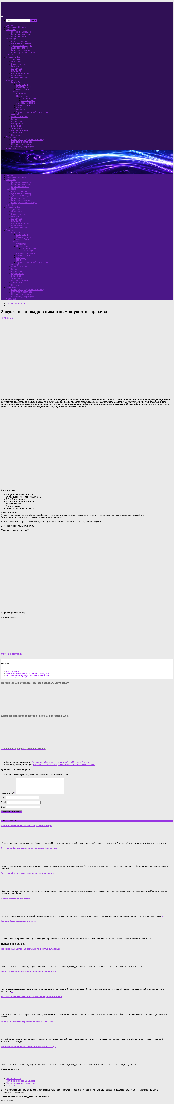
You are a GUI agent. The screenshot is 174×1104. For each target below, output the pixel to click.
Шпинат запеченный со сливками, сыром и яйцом (26, 825)
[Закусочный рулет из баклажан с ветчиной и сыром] (6, 887)
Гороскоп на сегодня (21, 32)
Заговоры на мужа (25, 105)
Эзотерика (11, 80)
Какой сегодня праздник (22, 146)
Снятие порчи (28, 101)
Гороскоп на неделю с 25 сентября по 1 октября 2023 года (30, 949)
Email (3, 802)
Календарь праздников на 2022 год (27, 139)
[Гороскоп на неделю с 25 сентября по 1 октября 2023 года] (6, 962)
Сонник (9, 55)
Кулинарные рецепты (21, 78)
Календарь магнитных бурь (24, 52)
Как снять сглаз (28, 98)
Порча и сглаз (22, 96)
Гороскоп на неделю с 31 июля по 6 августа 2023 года (28, 1047)
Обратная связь (13, 1079)
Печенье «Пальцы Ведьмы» (15, 898)
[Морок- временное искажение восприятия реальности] (6, 985)
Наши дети (16, 71)
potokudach (7, 318)
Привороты (21, 110)
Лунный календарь (20, 41)
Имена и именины (19, 117)
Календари (11, 39)
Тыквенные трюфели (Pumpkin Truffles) (20, 677)
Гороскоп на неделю (20, 34)
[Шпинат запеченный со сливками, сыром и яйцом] (6, 839)
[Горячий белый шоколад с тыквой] (6, 934)
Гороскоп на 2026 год (16, 27)
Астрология (16, 121)
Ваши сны (16, 126)
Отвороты (21, 94)
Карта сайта (11, 1085)
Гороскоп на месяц (20, 36)
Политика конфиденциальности (21, 1081)
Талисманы (16, 128)
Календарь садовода (21, 50)
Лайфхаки (11, 149)
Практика (15, 135)
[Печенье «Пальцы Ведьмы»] (6, 912)
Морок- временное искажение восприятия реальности (29, 972)
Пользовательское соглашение (21, 1083)
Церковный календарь (21, 43)
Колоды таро (22, 85)
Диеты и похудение (20, 73)
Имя (3, 797)
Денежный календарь (21, 46)
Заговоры (16, 91)
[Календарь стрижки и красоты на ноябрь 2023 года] (6, 1035)
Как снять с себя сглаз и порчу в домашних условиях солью (31, 997)
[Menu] (2, 16)
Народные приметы (20, 130)
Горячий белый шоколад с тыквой (18, 921)
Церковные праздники (21, 142)
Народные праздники (21, 144)
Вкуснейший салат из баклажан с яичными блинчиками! (29, 848)
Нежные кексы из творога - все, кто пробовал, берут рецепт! (28, 673)
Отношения (16, 62)
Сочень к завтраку (12, 671)
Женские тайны (13, 57)
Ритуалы (20, 107)
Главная (10, 25)
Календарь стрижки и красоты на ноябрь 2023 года (27, 1022)
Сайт (3, 807)
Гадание (15, 119)
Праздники (11, 137)
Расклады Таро (23, 87)
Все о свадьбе (18, 64)
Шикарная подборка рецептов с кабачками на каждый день (27, 675)
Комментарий (8, 793)
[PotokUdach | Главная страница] (28, 12)
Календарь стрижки (20, 48)
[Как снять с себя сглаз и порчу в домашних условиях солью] (6, 1010)
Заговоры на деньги (25, 103)
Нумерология (17, 123)
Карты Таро (16, 82)
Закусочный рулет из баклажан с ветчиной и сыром (27, 873)
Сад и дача (16, 68)
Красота (15, 66)
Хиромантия (17, 133)
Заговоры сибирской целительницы (33, 112)
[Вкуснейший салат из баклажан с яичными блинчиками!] (6, 862)
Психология (16, 75)
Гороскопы (11, 30)
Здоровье (15, 59)
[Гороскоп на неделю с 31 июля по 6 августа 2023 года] (6, 1060)
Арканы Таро (22, 89)
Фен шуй (15, 114)
